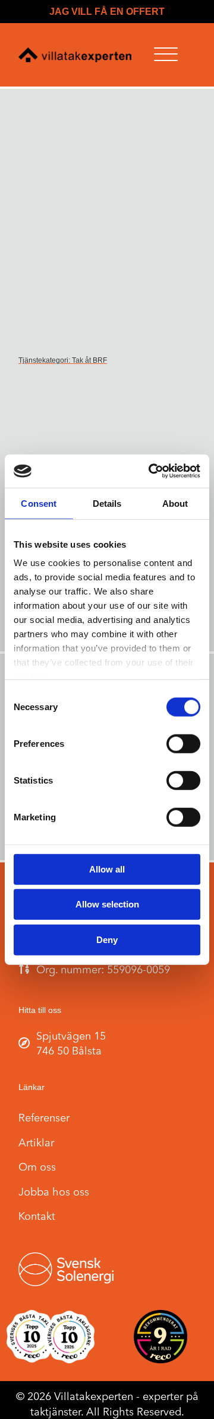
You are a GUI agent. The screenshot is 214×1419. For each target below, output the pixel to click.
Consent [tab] (38, 503)
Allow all (107, 869)
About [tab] (175, 503)
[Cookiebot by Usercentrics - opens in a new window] (151, 471)
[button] (166, 54)
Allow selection (107, 904)
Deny (107, 939)
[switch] (183, 743)
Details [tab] (107, 503)
